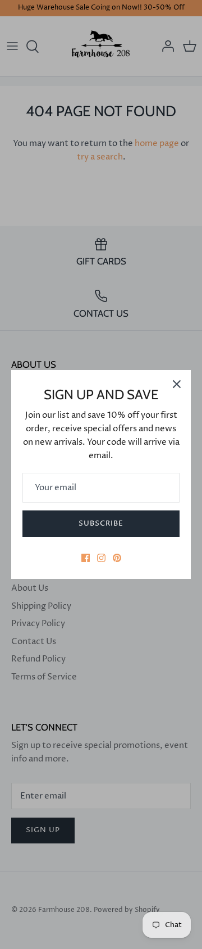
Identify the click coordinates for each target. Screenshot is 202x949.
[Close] (176, 384)
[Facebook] (85, 558)
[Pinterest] (117, 558)
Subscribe (101, 523)
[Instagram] (101, 558)
